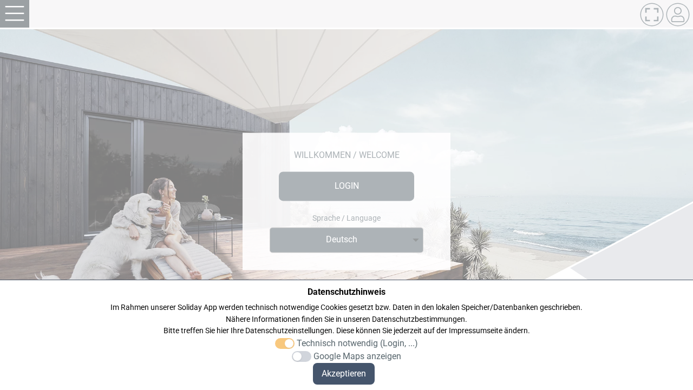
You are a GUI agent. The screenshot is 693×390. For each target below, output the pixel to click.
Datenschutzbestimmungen (418, 319)
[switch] (285, 343)
